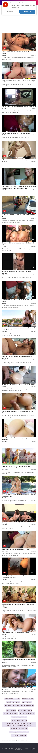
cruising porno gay (13, 702)
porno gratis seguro (10, 713)
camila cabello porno (12, 699)
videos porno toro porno (19, 728)
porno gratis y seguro (27, 713)
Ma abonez (27, 12)
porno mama (26, 702)
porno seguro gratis (25, 710)
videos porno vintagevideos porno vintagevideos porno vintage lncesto (19, 724)
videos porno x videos (19, 720)
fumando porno (27, 699)
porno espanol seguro (19, 717)
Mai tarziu (10, 12)
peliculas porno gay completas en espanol (19, 705)
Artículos (4, 748)
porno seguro (11, 710)
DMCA (11, 748)
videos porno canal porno (19, 732)
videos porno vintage (19, 735)
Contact (26, 748)
